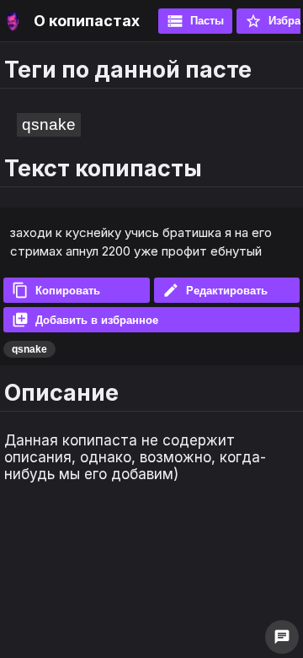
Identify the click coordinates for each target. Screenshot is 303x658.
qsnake (49, 124)
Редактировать (215, 290)
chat (282, 636)
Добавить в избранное (85, 319)
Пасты (195, 21)
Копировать (56, 290)
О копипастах (87, 21)
